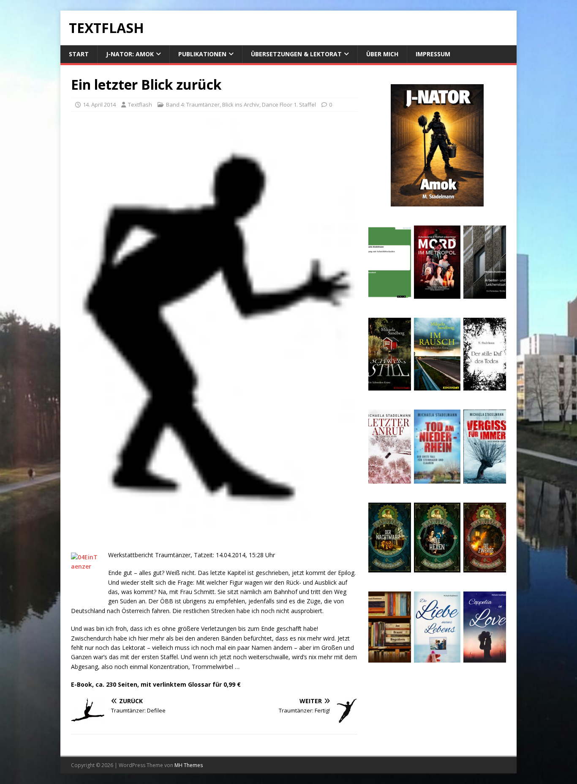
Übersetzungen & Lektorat (296, 54)
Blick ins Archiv (240, 104)
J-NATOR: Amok (130, 54)
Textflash (140, 104)
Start (79, 54)
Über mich (382, 54)
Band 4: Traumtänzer (193, 104)
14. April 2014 (99, 104)
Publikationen (202, 54)
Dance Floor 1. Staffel (289, 104)
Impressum (433, 54)
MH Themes (188, 765)
